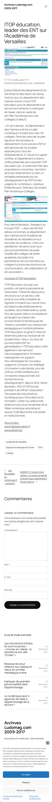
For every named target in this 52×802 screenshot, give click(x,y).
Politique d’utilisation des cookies (12, 797)
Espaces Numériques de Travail (18, 82)
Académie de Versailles (16, 441)
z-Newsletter (39, 82)
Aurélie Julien (18, 79)
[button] (47, 742)
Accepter (26, 774)
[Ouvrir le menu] (46, 6)
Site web (8, 589)
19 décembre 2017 (43, 700)
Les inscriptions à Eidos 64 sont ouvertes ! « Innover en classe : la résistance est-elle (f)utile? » (18, 649)
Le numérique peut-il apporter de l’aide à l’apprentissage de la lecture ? (16, 700)
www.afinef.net (13, 430)
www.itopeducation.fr (17, 426)
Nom (7, 564)
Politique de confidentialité (35, 797)
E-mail (7, 577)
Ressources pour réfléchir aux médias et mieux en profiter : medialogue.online (18, 668)
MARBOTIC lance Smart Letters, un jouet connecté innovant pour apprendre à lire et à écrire (33, 476)
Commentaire (11, 530)
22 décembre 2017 (43, 649)
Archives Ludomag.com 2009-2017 (17, 727)
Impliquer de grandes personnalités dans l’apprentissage (17, 684)
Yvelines (9, 453)
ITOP (40, 447)
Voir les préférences (26, 790)
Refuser (26, 782)
